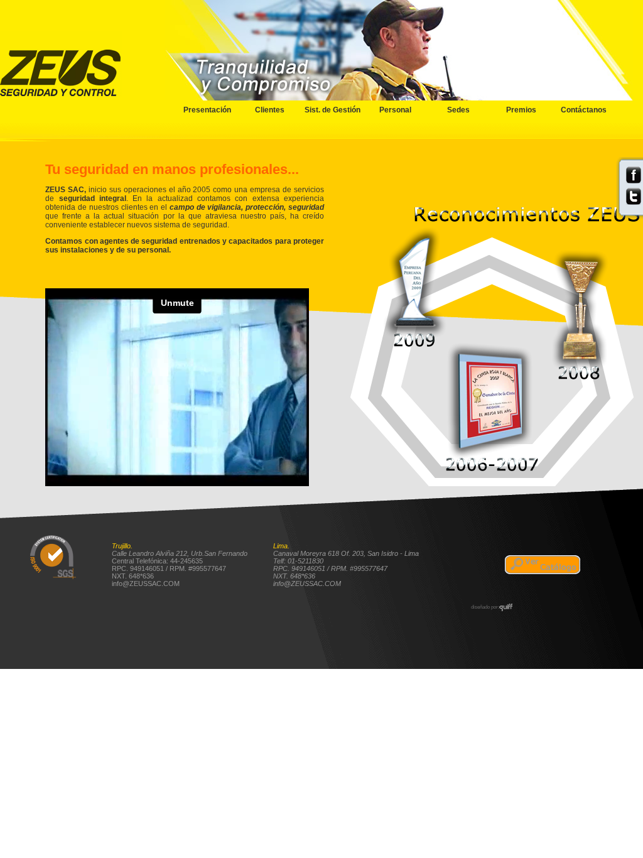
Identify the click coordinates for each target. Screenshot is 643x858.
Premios (521, 110)
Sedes (458, 110)
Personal (395, 110)
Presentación (207, 110)
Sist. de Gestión (332, 110)
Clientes (269, 110)
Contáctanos (584, 110)
